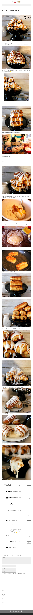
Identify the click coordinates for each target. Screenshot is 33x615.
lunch (2, 599)
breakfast (3, 590)
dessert (11, 12)
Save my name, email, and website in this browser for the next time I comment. (14, 573)
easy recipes (3, 594)
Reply (29, 486)
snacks (3, 603)
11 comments (14, 12)
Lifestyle (3, 598)
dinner (3, 593)
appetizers (3, 587)
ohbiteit (3, 12)
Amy (11, 503)
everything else (4, 595)
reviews (3, 602)
